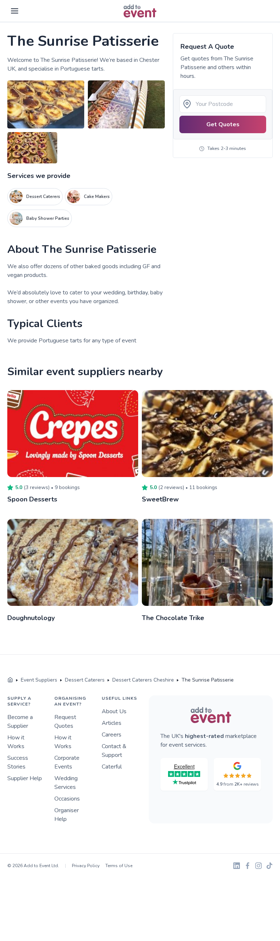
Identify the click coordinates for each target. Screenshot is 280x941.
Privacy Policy (86, 866)
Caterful (112, 767)
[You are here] (10, 680)
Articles (111, 723)
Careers (111, 735)
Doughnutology (31, 618)
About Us (114, 711)
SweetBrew (160, 499)
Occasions (67, 799)
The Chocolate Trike (173, 618)
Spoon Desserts (32, 499)
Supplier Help (24, 778)
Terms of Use (118, 866)
